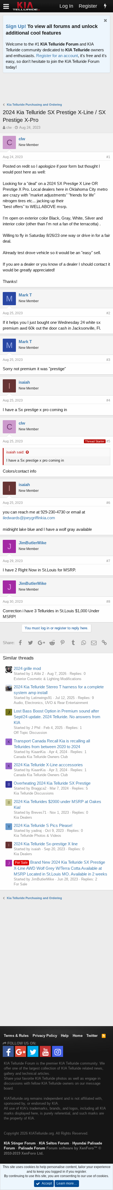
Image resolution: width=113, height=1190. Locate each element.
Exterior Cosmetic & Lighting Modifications (47, 679)
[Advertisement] (58, 88)
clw (9, 127)
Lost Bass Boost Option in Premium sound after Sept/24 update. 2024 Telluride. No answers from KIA (57, 717)
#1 (108, 157)
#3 (108, 360)
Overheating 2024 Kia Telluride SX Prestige (52, 783)
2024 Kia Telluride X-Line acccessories (48, 764)
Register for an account (57, 55)
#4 (108, 400)
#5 (108, 441)
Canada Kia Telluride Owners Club (41, 757)
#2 (108, 313)
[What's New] (105, 6)
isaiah (24, 382)
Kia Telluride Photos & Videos (37, 835)
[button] (6, 6)
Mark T (25, 295)
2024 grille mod (27, 668)
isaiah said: (15, 452)
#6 (108, 503)
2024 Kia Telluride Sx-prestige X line (46, 843)
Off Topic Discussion (30, 733)
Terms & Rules (16, 1036)
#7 (108, 561)
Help (65, 1036)
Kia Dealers (23, 817)
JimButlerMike (32, 542)
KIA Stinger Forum (20, 1143)
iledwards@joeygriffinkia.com (29, 517)
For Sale (20, 884)
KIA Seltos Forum (54, 1143)
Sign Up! (16, 26)
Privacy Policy (45, 1036)
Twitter (92, 1036)
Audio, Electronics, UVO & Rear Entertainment (51, 703)
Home (78, 1036)
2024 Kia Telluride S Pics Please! (43, 825)
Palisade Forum (31, 1148)
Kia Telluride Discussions (34, 793)
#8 (108, 602)
